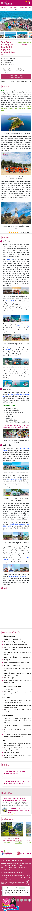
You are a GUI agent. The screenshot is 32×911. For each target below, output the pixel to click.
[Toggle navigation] (2, 3)
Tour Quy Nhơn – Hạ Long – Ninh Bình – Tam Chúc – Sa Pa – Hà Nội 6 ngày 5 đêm (12, 839)
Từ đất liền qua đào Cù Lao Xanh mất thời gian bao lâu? (14, 773)
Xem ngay (18, 842)
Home (1, 7)
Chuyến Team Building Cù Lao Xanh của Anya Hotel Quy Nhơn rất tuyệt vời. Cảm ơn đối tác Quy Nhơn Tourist (14, 800)
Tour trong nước (14, 7)
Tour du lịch (6, 7)
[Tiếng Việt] (26, 1)
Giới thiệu (3, 81)
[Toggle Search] (30, 3)
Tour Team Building (23, 7)
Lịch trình (11, 81)
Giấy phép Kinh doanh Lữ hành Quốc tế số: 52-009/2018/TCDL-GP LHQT (13, 883)
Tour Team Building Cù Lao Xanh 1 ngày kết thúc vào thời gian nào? (15, 782)
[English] (29, 1)
